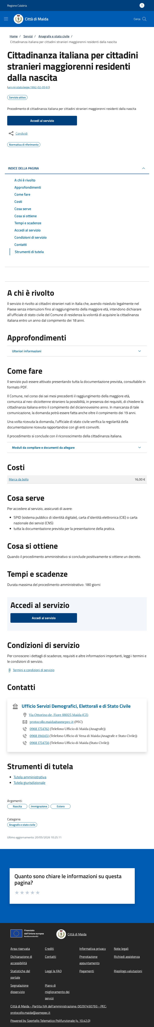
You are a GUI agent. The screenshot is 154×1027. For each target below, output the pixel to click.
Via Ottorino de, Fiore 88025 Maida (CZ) (58, 715)
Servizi (28, 36)
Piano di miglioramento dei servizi (57, 992)
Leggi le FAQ (53, 971)
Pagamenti (86, 971)
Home (14, 36)
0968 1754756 (39, 743)
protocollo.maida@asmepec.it (52, 722)
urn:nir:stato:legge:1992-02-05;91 (28, 87)
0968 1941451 (39, 736)
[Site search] (144, 19)
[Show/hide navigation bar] (6, 18)
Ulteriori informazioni (26, 351)
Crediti (49, 948)
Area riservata (20, 948)
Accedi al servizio (42, 120)
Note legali (121, 948)
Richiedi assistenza (127, 956)
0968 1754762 (39, 729)
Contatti (50, 956)
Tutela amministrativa (30, 777)
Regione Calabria (17, 5)
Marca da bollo (18, 479)
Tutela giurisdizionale (29, 782)
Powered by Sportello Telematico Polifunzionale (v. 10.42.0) (50, 1020)
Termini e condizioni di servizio (33, 670)
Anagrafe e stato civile (53, 36)
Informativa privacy (92, 948)
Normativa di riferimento (23, 144)
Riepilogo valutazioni (128, 971)
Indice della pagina (23, 168)
